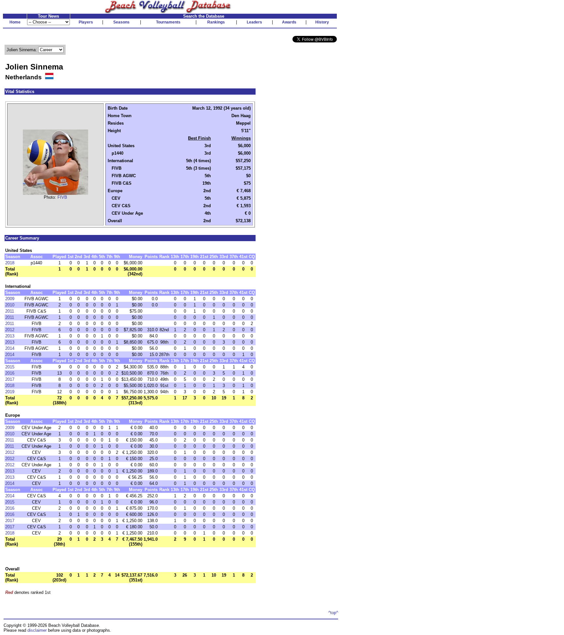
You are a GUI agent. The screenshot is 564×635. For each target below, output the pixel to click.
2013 (9, 335)
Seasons (121, 22)
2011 (9, 311)
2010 (9, 304)
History (322, 22)
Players (86, 22)
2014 (9, 348)
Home (15, 22)
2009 (9, 298)
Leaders (254, 22)
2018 (9, 262)
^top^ (333, 612)
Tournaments (168, 22)
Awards (289, 22)
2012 (9, 329)
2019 (9, 391)
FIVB (62, 197)
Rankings (216, 22)
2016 (9, 373)
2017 (9, 379)
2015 (9, 366)
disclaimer (37, 630)
